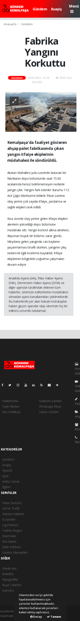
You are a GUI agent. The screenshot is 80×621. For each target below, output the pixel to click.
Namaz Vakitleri (13, 514)
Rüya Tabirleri (11, 585)
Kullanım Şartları (50, 401)
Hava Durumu (12, 503)
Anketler (8, 574)
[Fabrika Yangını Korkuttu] (40, 111)
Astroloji (8, 590)
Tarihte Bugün (12, 530)
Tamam (55, 617)
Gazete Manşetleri (15, 552)
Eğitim (6, 487)
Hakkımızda (10, 401)
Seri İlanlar (9, 541)
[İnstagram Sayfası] (20, 385)
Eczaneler (9, 519)
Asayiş (56, 9)
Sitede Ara (9, 568)
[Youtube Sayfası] (27, 385)
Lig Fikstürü (10, 525)
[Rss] (43, 385)
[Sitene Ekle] (59, 385)
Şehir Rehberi (11, 547)
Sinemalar (9, 536)
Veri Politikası (11, 412)
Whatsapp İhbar (50, 406)
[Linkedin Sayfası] (35, 385)
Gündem (40, 9)
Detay (37, 617)
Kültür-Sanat (11, 481)
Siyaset (7, 470)
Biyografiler (10, 579)
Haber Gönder (49, 412)
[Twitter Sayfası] (11, 385)
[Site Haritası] (51, 385)
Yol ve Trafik (11, 508)
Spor (5, 476)
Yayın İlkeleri (10, 406)
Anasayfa (10, 24)
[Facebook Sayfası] (4, 385)
